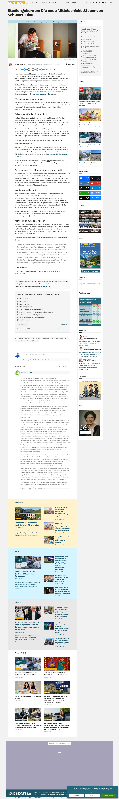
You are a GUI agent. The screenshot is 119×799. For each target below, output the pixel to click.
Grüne (38, 338)
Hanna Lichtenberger (19, 64)
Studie (37, 196)
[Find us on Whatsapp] (106, 2)
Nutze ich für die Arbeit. (25, 299)
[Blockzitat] (38, 360)
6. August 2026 (60, 533)
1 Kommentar (71, 64)
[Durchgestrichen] (31, 360)
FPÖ (33, 338)
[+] (48, 359)
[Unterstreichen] (28, 360)
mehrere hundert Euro (52, 229)
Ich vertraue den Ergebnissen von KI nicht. (30, 309)
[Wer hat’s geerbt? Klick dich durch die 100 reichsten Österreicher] (90, 137)
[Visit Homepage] (17, 3)
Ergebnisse (64, 324)
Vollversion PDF (20, 273)
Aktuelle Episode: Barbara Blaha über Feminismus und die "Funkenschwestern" (89, 285)
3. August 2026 (60, 545)
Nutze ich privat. (23, 301)
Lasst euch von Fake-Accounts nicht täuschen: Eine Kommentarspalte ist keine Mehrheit (89, 343)
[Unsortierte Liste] (35, 360)
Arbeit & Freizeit (21, 719)
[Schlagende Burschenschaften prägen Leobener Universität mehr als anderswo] (90, 93)
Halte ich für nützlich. (24, 304)
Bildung (29, 64)
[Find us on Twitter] (99, 2)
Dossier (61, 2)
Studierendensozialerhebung (42, 94)
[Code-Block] (40, 360)
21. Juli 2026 (59, 571)
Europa (18, 518)
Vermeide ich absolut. (24, 320)
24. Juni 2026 (60, 646)
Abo (86, 2)
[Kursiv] (26, 360)
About (74, 2)
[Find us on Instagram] (93, 2)
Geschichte (19, 618)
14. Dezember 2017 (58, 64)
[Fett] (23, 360)
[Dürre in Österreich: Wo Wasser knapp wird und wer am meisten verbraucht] (90, 155)
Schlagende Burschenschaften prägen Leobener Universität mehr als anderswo (89, 103)
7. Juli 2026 (59, 595)
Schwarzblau (59, 338)
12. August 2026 (60, 519)
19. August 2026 (20, 527)
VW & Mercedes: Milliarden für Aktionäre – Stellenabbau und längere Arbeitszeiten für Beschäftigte (28, 725)
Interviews (43, 2)
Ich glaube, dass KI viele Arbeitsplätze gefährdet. (33, 315)
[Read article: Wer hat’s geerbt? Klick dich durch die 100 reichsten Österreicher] (28, 562)
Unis (28, 340)
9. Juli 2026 (19, 729)
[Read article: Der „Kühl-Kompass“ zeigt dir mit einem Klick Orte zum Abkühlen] (49, 540)
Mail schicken (46, 286)
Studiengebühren (20, 340)
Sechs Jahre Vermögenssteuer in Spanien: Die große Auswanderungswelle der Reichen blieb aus (62, 526)
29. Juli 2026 (19, 579)
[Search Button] (111, 2)
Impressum (11, 797)
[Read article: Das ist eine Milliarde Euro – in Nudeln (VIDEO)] (28, 687)
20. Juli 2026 (59, 583)
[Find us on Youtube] (103, 2)
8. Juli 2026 (48, 731)
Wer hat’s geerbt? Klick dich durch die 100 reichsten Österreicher (26, 573)
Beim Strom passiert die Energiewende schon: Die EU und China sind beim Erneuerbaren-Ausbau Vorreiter (90, 354)
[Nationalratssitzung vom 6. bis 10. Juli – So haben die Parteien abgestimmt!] (90, 311)
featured (27, 338)
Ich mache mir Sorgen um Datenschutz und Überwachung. (35, 312)
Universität (35, 340)
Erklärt (18, 692)
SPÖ (66, 338)
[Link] (43, 360)
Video (68, 2)
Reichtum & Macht (37, 64)
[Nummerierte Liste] (33, 360)
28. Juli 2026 (19, 700)
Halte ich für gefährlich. (25, 306)
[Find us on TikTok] (96, 2)
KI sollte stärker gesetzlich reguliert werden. (31, 317)
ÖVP (52, 338)
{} (45, 359)
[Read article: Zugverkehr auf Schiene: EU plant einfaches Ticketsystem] (28, 513)
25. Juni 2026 (60, 634)
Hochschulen (45, 338)
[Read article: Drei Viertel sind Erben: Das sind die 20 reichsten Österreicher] (49, 578)
